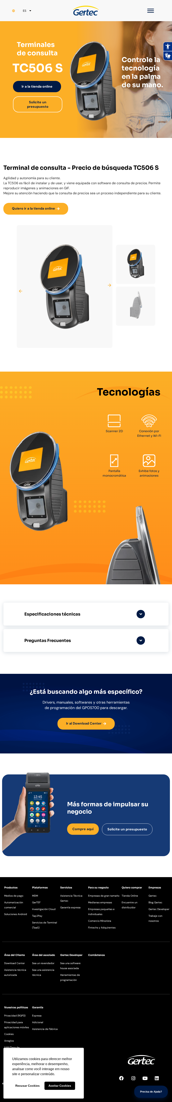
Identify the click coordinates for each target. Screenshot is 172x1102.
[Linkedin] (159, 1080)
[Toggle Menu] (150, 11)
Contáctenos (96, 955)
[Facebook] (123, 1080)
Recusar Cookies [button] (27, 1085)
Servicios (66, 887)
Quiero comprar (132, 887)
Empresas (155, 887)
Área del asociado (43, 955)
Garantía (37, 1007)
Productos (11, 887)
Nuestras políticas (16, 1007)
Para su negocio (98, 887)
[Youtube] (147, 1080)
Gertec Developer (71, 955)
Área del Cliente (14, 955)
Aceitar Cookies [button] (59, 1085)
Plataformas (40, 887)
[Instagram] (135, 1080)
